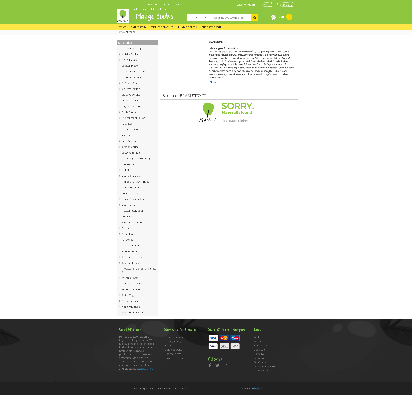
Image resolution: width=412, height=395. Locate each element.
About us (259, 341)
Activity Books (130, 54)
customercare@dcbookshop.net (150, 9)
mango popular (131, 193)
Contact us (260, 345)
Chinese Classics (131, 77)
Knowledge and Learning (136, 158)
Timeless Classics (162, 27)
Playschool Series (132, 222)
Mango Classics (131, 176)
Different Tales (130, 100)
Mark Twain (128, 205)
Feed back (260, 350)
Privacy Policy (173, 341)
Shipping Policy (174, 350)
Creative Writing (131, 95)
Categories (138, 27)
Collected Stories (131, 83)
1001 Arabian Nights (133, 48)
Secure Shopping (175, 337)
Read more (146, 368)
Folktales (127, 124)
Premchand (128, 234)
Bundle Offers (187, 27)
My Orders (260, 362)
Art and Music (130, 60)
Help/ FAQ (259, 354)
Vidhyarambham (131, 301)
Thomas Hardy (130, 278)
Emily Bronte (129, 112)
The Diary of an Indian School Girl (139, 270)
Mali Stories (129, 170)
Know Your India (131, 153)
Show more (216, 82)
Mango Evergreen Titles (135, 182)
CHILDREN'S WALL (211, 27)
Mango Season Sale (133, 199)
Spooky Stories (130, 263)
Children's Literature (133, 71)
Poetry (125, 228)
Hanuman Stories (132, 129)
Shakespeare (129, 251)
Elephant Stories (131, 106)
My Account (261, 358)
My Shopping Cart (264, 366)
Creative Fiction (131, 89)
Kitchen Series (130, 147)
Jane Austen (129, 141)
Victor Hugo (128, 295)
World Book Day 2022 (133, 313)
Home (122, 27)
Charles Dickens (131, 66)
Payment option (174, 358)
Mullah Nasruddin (132, 211)
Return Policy (173, 354)
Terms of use (172, 345)
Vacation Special (131, 289)
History (126, 135)
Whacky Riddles (131, 307)
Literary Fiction (130, 164)
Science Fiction (131, 246)
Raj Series (127, 240)
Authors (258, 337)
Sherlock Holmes (132, 257)
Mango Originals (131, 187)
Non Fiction (128, 217)
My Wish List (261, 371)
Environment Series (133, 118)
